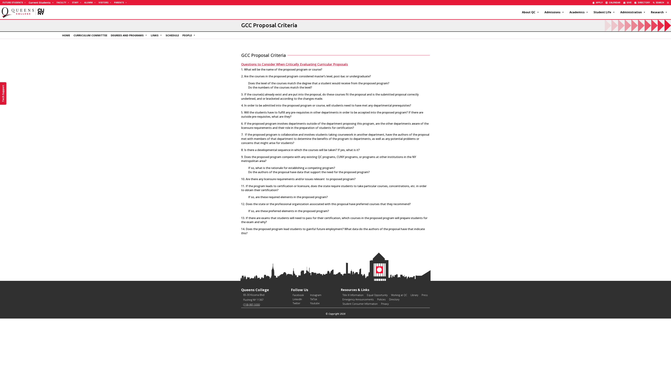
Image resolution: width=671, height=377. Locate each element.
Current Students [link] (39, 2)
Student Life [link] (602, 12)
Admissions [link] (552, 12)
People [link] (187, 35)
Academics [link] (577, 12)
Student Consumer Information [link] (360, 303)
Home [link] (66, 35)
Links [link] (154, 35)
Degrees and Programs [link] (127, 35)
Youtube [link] (315, 303)
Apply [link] (599, 2)
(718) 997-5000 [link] (251, 304)
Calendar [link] (614, 2)
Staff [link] (75, 2)
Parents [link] (119, 2)
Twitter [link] (296, 303)
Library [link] (414, 295)
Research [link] (657, 12)
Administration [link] (631, 12)
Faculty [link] (61, 2)
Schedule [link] (172, 35)
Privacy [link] (385, 303)
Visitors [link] (103, 2)
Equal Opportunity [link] (377, 295)
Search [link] (660, 2)
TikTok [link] (313, 299)
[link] (668, 2)
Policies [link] (381, 299)
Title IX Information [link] (352, 295)
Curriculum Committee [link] (90, 35)
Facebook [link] (298, 295)
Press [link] (425, 295)
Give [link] (629, 2)
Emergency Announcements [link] (358, 299)
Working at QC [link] (399, 295)
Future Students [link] (13, 2)
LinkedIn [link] (297, 299)
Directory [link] (644, 2)
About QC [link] (528, 12)
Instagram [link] (315, 295)
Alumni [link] (88, 2)
